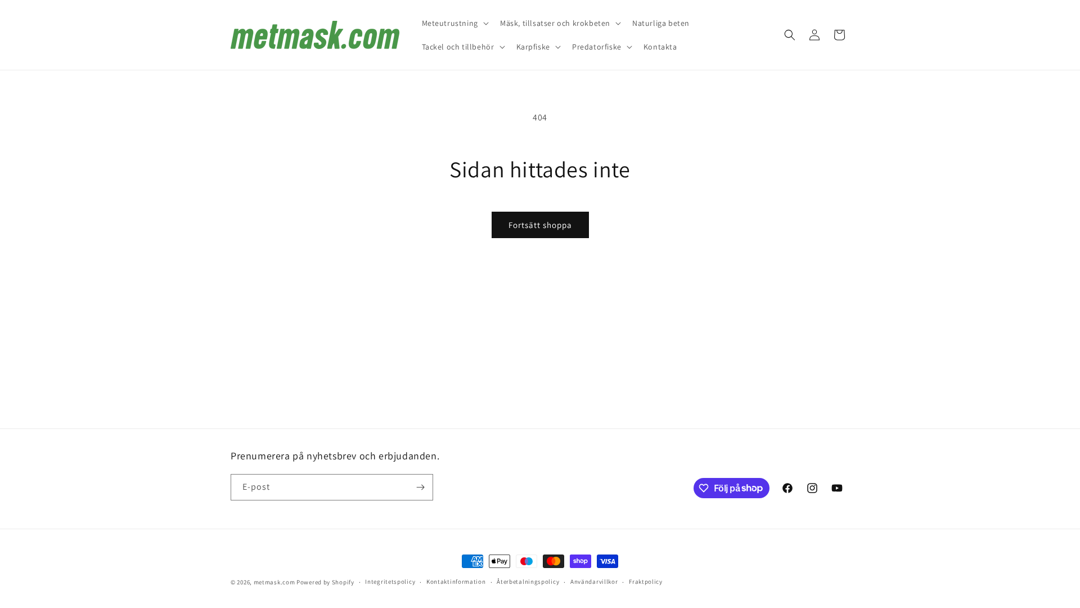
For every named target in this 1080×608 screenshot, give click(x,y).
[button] (454, 23)
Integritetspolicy (390, 581)
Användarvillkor (594, 581)
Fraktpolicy (646, 581)
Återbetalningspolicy (528, 581)
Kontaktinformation (456, 581)
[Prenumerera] (420, 487)
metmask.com (275, 582)
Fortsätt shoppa (540, 225)
